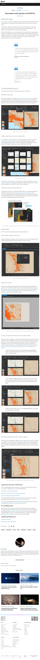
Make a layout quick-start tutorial (8, 521)
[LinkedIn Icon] (13, 526)
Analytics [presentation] (31, 606)
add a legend (24, 440)
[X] (35, 617)
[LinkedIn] (37, 617)
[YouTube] (37, 620)
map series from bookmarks (23, 98)
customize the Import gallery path (14, 181)
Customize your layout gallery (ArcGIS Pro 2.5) (8, 587)
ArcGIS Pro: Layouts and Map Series (9, 491)
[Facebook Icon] (11, 526)
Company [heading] (2, 637)
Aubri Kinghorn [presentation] (10, 585)
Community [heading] (15, 622)
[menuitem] (7, 624)
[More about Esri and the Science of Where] (3, 619)
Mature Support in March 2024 (15, 511)
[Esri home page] (3, 1)
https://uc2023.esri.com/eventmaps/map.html (15, 503)
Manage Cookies (25, 656)
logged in (7, 565)
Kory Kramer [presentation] (27, 585)
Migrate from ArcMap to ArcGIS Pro (11, 514)
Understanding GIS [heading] (27, 622)
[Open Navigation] (38, 1)
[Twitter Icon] (9, 526)
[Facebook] (32, 617)
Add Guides (23, 239)
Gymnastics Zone (5, 21)
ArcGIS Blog (3, 4)
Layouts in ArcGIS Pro (6, 519)
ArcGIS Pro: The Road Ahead (22, 499)
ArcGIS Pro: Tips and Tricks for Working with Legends (13, 493)
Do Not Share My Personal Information (33, 656)
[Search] (36, 1)
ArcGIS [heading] (2, 622)
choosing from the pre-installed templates (10, 141)
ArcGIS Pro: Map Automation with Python (10, 495)
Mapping (13, 10)
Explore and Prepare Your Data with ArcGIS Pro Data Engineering (29, 609)
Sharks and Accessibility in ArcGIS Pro (29, 587)
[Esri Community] (32, 620)
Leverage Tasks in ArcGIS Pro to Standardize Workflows (9, 609)
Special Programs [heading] (16, 637)
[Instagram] (35, 620)
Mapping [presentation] (14, 585)
